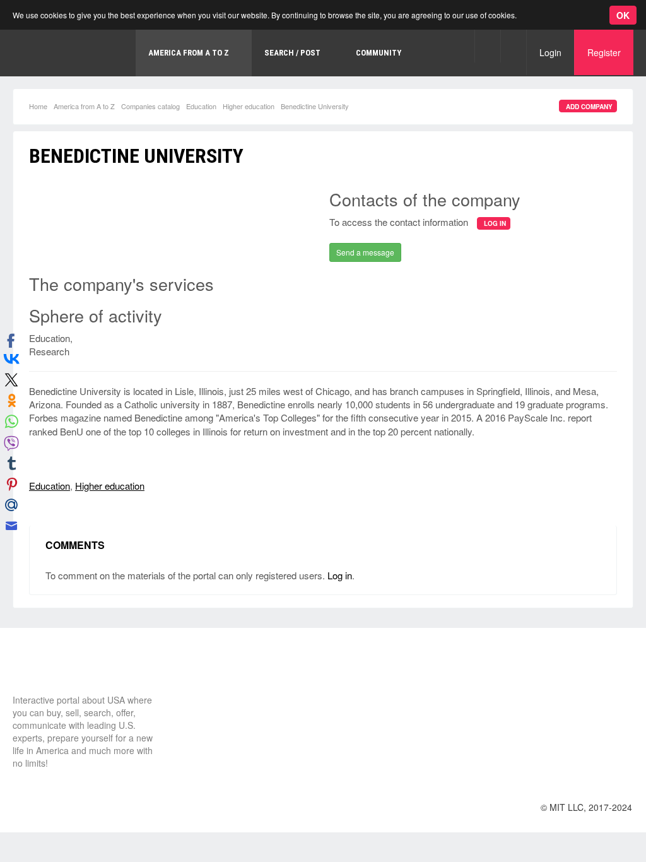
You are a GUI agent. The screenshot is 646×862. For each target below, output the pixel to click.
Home (38, 106)
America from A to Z (84, 106)
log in (495, 223)
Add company (589, 106)
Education (201, 106)
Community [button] (378, 52)
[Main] (60, 670)
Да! (299, 59)
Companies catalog (150, 106)
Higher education (248, 106)
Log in (339, 575)
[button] (487, 46)
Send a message (365, 252)
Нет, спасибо (236, 59)
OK (623, 15)
